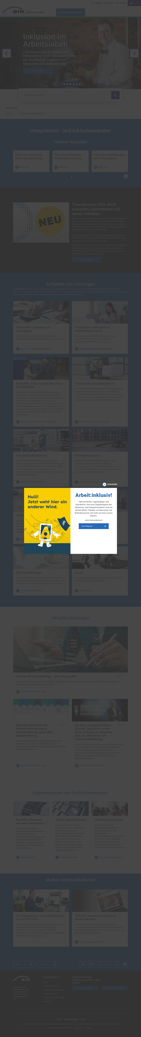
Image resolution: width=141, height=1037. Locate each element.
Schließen (112, 484)
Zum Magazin (87, 526)
